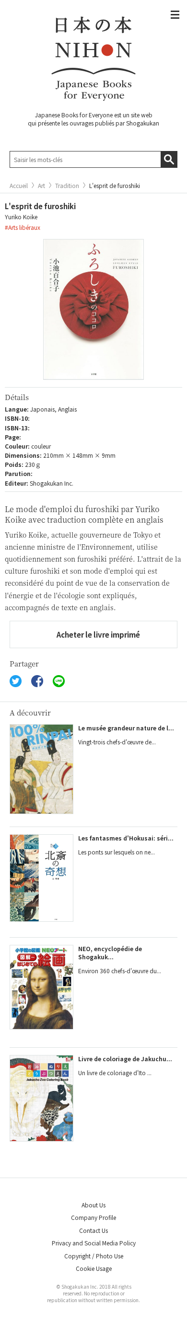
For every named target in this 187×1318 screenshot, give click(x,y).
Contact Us (93, 1230)
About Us (93, 1205)
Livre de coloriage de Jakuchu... (125, 1058)
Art (41, 185)
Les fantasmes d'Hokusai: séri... (126, 838)
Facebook (37, 681)
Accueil (19, 185)
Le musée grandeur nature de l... (126, 728)
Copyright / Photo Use (93, 1256)
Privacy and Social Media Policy (94, 1243)
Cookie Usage (94, 1268)
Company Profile (93, 1217)
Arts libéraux (24, 227)
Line (59, 681)
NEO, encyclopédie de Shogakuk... (110, 952)
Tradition (67, 185)
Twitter (16, 681)
